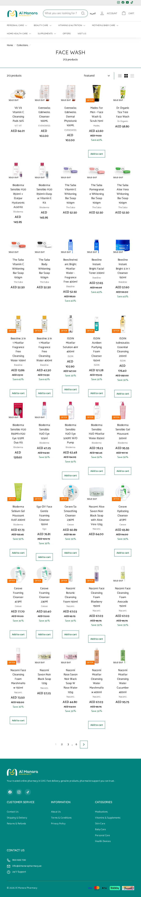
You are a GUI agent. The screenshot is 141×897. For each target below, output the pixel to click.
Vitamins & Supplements (107, 818)
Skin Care (100, 824)
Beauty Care (41, 25)
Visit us (82, 33)
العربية (93, 13)
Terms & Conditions (61, 818)
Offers (67, 33)
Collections (22, 45)
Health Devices (103, 841)
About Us (56, 812)
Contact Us (12, 812)
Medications (101, 812)
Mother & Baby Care (104, 25)
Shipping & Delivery (17, 818)
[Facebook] (10, 792)
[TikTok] (28, 792)
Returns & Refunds (16, 824)
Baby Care (100, 830)
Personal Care (15, 25)
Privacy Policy (58, 824)
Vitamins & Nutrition (70, 25)
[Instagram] (19, 792)
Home (10, 45)
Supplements (45, 33)
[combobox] (65, 13)
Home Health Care (17, 33)
